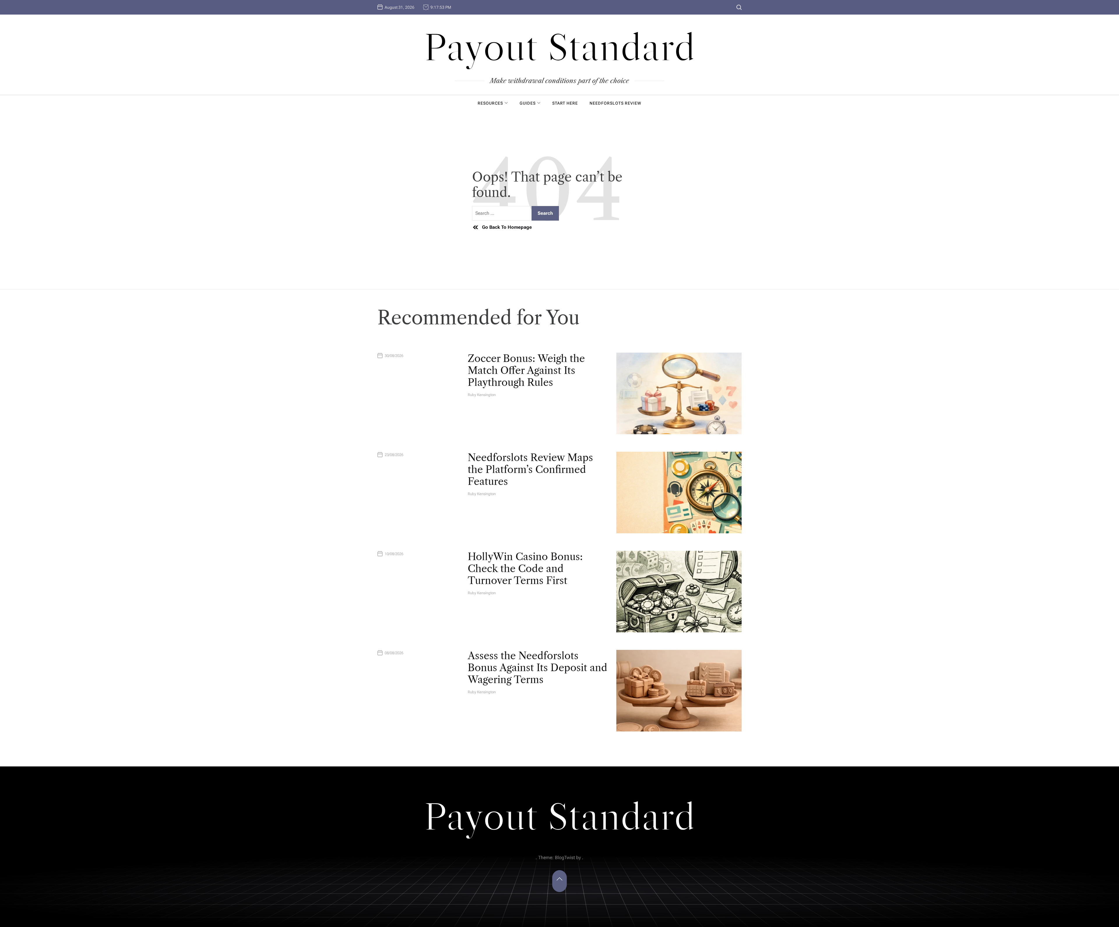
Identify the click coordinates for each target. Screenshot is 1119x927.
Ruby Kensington (482, 395)
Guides (528, 103)
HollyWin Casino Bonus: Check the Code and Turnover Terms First (525, 568)
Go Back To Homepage (507, 227)
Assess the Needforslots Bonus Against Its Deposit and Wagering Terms (537, 668)
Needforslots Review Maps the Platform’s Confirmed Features (530, 469)
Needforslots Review (615, 103)
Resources (490, 103)
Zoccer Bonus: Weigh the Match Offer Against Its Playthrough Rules (526, 370)
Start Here (565, 103)
